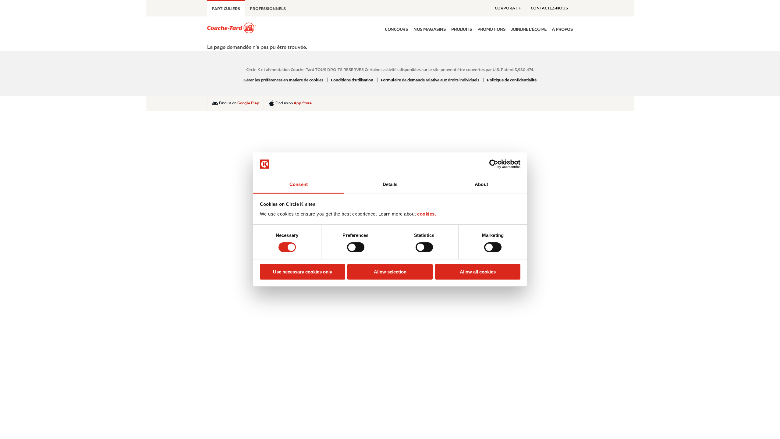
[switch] (355, 247)
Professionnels (268, 8)
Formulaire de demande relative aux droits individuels (430, 80)
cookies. (426, 213)
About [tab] (481, 184)
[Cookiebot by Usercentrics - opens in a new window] (493, 164)
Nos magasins (429, 29)
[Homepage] (231, 28)
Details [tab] (390, 184)
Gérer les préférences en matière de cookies (283, 80)
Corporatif (508, 8)
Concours (396, 29)
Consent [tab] (298, 184)
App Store (303, 103)
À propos (562, 29)
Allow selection (390, 271)
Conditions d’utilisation (352, 80)
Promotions (491, 29)
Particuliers (226, 8)
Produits (461, 29)
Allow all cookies (478, 271)
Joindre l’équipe (528, 29)
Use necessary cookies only (302, 271)
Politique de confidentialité (512, 80)
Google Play (248, 103)
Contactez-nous (549, 8)
